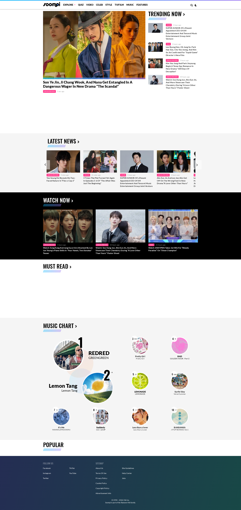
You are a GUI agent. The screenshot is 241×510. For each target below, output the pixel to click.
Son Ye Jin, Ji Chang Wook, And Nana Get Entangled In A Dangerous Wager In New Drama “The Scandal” (87, 84)
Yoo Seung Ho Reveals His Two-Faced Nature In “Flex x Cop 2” (61, 179)
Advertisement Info (103, 493)
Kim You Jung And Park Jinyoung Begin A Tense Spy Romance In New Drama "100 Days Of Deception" (180, 67)
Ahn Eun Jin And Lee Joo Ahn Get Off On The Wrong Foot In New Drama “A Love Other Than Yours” (172, 180)
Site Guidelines (128, 468)
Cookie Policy (101, 483)
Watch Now (56, 200)
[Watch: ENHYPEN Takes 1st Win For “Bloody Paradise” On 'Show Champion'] (173, 225)
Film (168, 44)
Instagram (47, 473)
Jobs (124, 478)
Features (142, 4)
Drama (86, 175)
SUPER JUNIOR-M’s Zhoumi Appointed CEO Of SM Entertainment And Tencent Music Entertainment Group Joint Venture (181, 33)
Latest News (62, 141)
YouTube (72, 473)
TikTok (72, 468)
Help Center (127, 473)
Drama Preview (49, 91)
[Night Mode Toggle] (195, 5)
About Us (99, 468)
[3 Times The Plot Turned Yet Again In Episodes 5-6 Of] (100, 161)
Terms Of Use (101, 473)
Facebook (47, 468)
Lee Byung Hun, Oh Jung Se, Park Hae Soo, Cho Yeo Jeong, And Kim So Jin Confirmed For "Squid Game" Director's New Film (182, 51)
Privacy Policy (101, 478)
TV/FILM (119, 4)
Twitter (46, 478)
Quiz (81, 4)
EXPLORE (68, 4)
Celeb (99, 4)
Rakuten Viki (125, 503)
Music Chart (58, 325)
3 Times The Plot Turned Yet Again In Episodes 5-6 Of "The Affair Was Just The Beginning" (99, 180)
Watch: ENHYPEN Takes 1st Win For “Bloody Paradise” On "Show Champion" (168, 249)
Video (89, 4)
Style (108, 4)
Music (130, 4)
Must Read (55, 266)
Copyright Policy (102, 488)
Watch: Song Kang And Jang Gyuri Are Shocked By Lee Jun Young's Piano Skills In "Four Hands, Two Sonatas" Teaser (68, 250)
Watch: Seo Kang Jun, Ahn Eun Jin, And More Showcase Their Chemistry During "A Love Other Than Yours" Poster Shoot (181, 84)
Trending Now (165, 14)
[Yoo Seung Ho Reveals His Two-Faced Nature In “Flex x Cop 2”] (63, 161)
